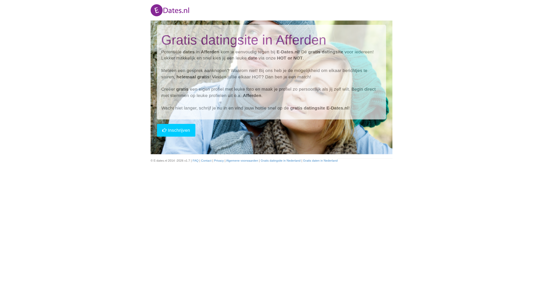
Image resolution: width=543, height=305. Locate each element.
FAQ (196, 160)
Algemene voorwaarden (242, 160)
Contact (206, 160)
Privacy (219, 160)
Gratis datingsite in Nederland (281, 160)
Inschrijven (178, 130)
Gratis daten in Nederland (320, 160)
